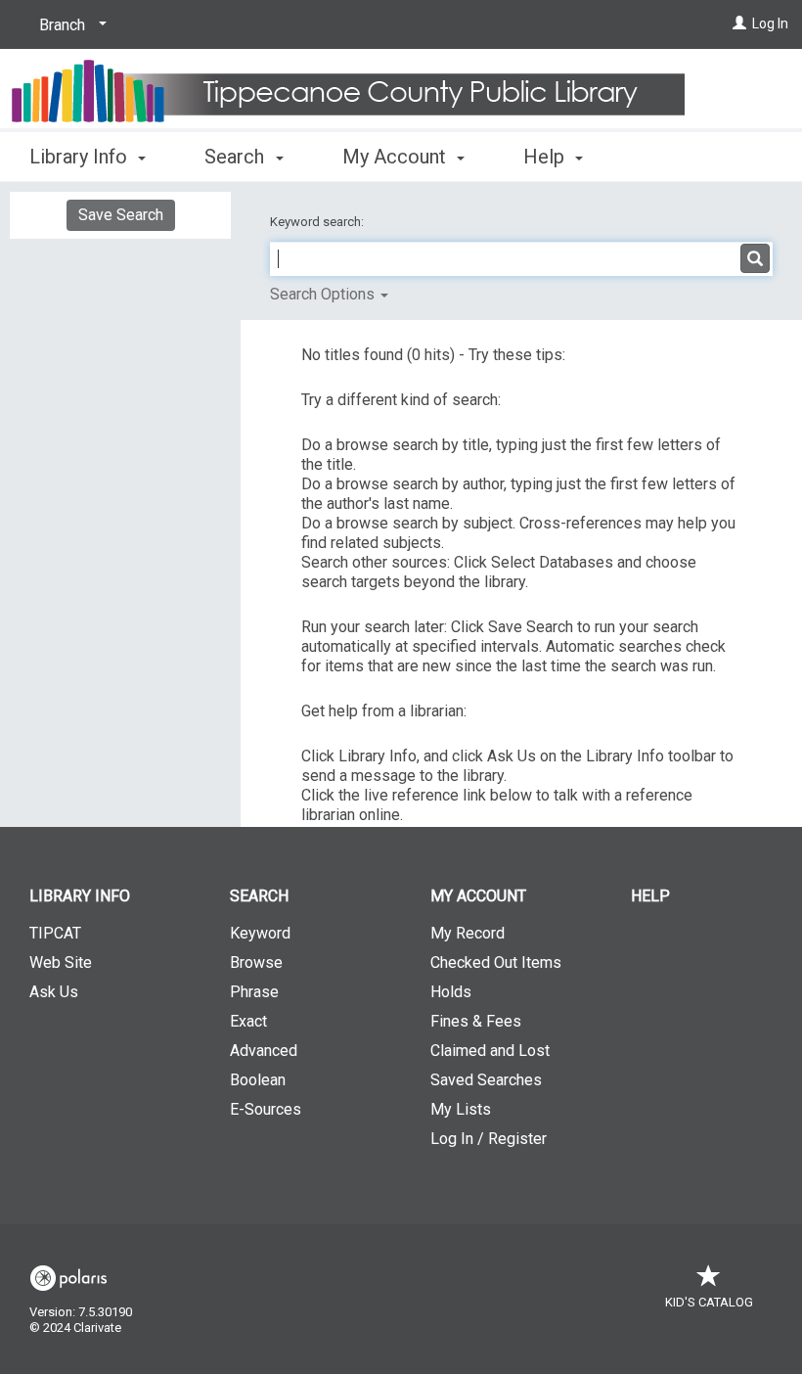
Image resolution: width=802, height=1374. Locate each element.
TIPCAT (55, 933)
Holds (450, 992)
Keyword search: (318, 221)
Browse (256, 962)
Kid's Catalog (709, 1302)
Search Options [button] (324, 294)
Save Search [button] (120, 215)
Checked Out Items (495, 962)
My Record (467, 933)
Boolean (258, 1080)
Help (650, 896)
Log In (770, 23)
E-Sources (265, 1109)
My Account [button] (396, 156)
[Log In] (739, 23)
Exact (248, 1021)
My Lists (460, 1109)
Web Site (60, 962)
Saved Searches (486, 1080)
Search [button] (236, 156)
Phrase (254, 992)
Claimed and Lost (490, 1050)
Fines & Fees (475, 1021)
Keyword (260, 933)
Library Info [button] (80, 156)
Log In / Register (488, 1138)
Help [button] (546, 156)
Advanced (263, 1050)
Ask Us (53, 992)
